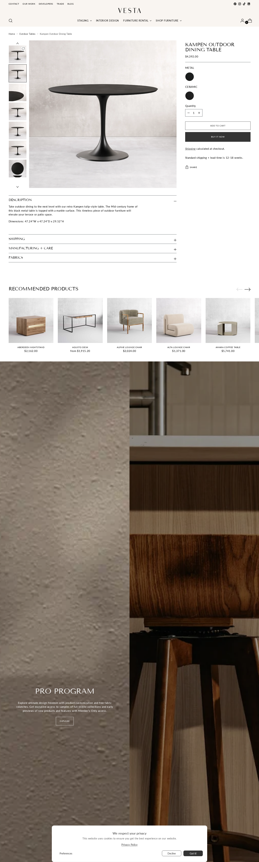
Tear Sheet (15, 228)
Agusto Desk (80, 347)
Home (12, 33)
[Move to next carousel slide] (248, 289)
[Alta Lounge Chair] (178, 320)
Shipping (190, 148)
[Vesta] (129, 10)
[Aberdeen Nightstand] (31, 320)
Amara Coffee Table (228, 347)
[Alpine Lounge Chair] (129, 320)
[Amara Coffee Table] (228, 320)
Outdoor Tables (27, 33)
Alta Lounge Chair (178, 347)
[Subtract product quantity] (199, 112)
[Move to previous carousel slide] (239, 290)
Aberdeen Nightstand (31, 347)
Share (193, 167)
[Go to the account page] (241, 20)
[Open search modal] (10, 20)
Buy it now (218, 137)
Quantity (190, 105)
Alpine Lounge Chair (129, 347)
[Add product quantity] (188, 112)
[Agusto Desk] (80, 320)
